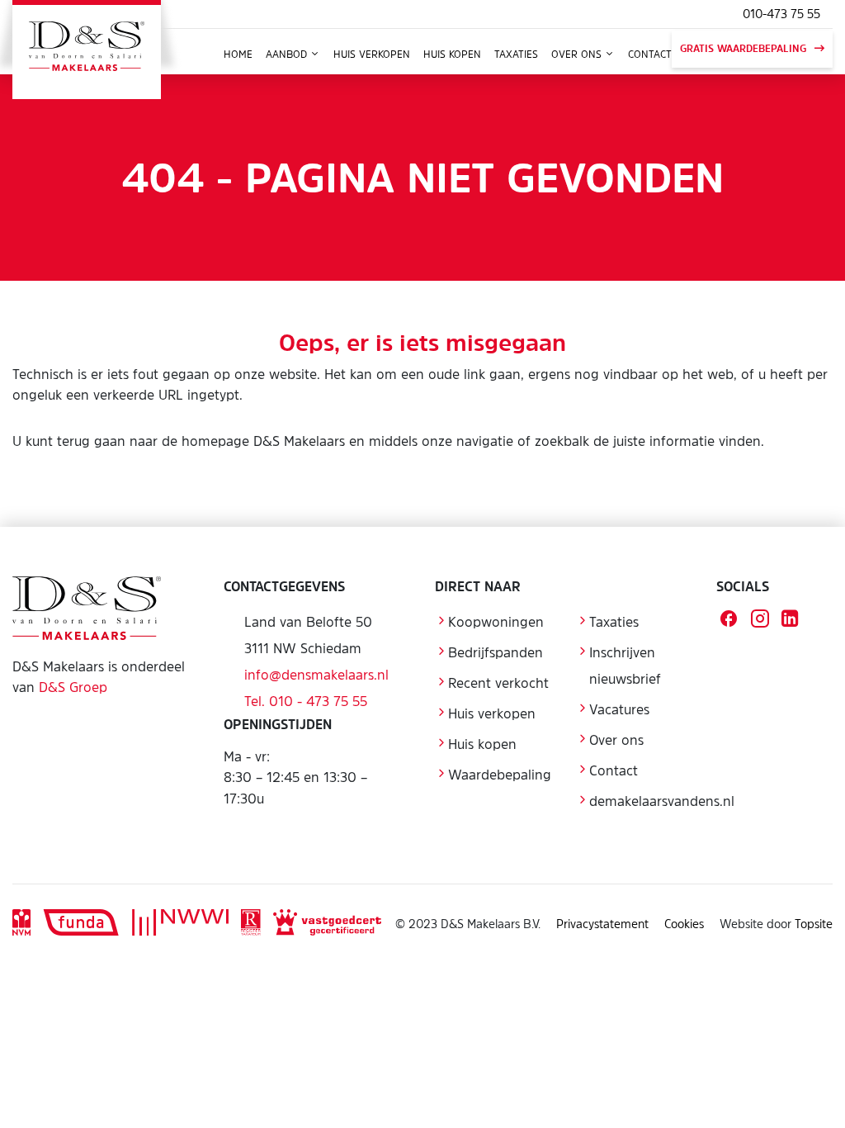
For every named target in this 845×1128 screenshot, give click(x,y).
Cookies (684, 923)
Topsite (814, 923)
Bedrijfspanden (495, 652)
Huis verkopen (371, 54)
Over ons (578, 54)
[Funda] (81, 924)
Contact (650, 54)
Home (238, 54)
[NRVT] (250, 924)
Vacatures (619, 709)
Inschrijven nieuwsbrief (625, 665)
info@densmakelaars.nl (316, 675)
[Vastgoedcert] (327, 924)
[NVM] (21, 924)
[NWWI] (180, 924)
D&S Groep (73, 687)
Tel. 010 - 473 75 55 (305, 701)
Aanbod (288, 54)
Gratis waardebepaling (743, 48)
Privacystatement (602, 923)
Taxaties (516, 54)
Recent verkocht (498, 683)
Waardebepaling (499, 774)
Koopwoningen (496, 622)
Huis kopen (452, 54)
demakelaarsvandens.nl (661, 801)
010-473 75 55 (781, 13)
